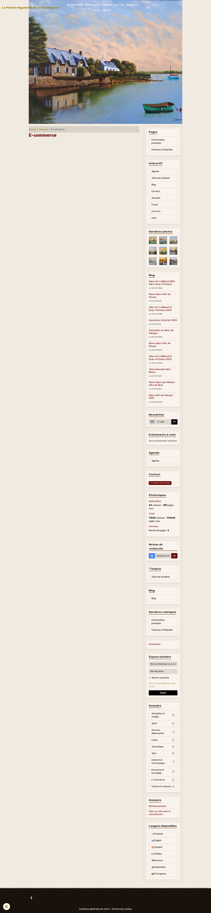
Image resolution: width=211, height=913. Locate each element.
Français (158, 834)
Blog (79, 5)
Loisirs (163, 740)
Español (158, 847)
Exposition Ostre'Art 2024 (163, 320)
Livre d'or (119, 5)
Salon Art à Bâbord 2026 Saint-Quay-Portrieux (162, 283)
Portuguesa (160, 873)
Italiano (158, 853)
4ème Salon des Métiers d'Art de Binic (162, 383)
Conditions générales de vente (94, 909)
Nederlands (160, 867)
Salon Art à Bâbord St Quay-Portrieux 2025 (160, 308)
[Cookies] (6, 906)
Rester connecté (160, 678)
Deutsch (158, 860)
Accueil (71, 5)
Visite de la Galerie (161, 178)
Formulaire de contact (160, 483)
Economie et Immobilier (163, 771)
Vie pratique (163, 746)
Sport (163, 723)
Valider (163, 693)
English (157, 840)
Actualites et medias (163, 715)
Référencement (157, 806)
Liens (154, 218)
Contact (107, 5)
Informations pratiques (158, 141)
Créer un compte (156, 683)
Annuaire (132, 5)
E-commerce (163, 780)
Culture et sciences (163, 786)
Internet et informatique (163, 762)
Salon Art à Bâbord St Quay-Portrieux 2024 (160, 357)
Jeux (163, 753)
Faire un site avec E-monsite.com (160, 812)
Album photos (92, 5)
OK (174, 422)
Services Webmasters (163, 732)
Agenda (106, 10)
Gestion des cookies (122, 909)
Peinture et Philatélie (162, 149)
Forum (96, 10)
